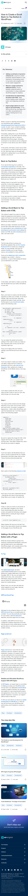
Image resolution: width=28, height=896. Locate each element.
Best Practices (8, 8)
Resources (3, 859)
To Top (3, 554)
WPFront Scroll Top (7, 595)
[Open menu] (26, 2)
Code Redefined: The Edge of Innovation (13, 801)
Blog (3, 713)
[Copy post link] (2, 61)
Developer (9, 713)
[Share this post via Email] (15, 61)
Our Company (4, 844)
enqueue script (21, 471)
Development (18, 713)
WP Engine (8, 47)
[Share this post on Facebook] (5, 61)
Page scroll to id (6, 634)
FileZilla (8, 250)
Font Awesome (17, 615)
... (1, 8)
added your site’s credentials (17, 255)
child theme (18, 228)
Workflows (18, 745)
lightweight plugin (9, 569)
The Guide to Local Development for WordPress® (12, 741)
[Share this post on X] (8, 61)
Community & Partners (6, 855)
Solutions (3, 851)
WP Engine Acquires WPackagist (11, 772)
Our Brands (4, 862)
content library (22, 687)
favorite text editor (18, 302)
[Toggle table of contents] (26, 54)
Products (3, 848)
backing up (20, 231)
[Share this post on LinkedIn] (11, 61)
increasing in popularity (8, 166)
